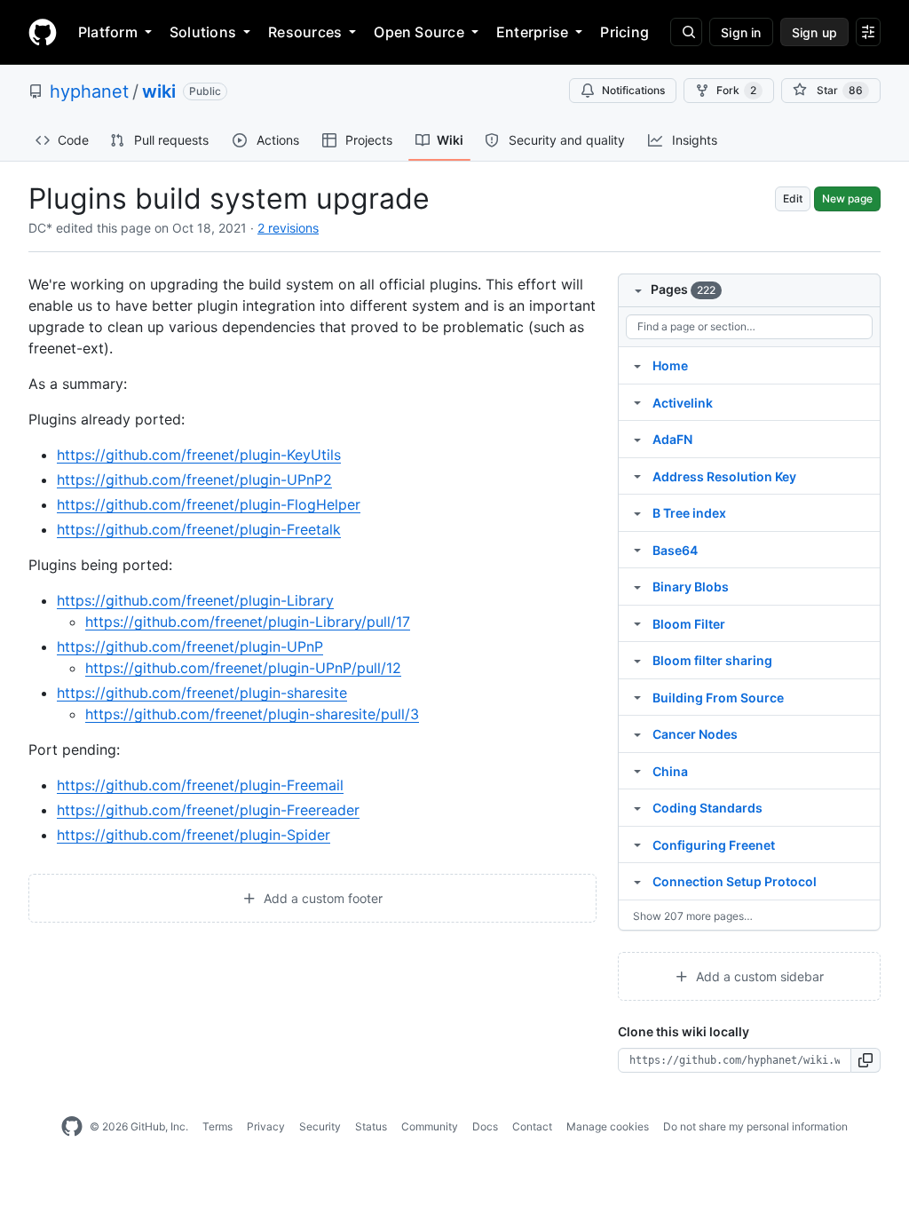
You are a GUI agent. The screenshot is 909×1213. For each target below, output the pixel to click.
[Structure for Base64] (637, 549)
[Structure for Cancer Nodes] (637, 733)
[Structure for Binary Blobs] (637, 586)
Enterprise (532, 32)
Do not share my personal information (755, 1126)
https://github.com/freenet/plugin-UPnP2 (194, 479)
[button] (866, 1060)
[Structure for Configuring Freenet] (637, 844)
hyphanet (89, 91)
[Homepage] (42, 32)
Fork (736, 90)
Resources (305, 32)
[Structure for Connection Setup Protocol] (637, 881)
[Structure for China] (637, 771)
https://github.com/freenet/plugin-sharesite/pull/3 (252, 714)
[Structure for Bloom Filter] (637, 623)
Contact (532, 1126)
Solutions (203, 32)
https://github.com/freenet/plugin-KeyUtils (199, 455)
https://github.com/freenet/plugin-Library (195, 600)
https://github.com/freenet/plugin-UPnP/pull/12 (243, 668)
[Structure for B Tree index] (637, 512)
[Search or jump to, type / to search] (686, 32)
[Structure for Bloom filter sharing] (637, 660)
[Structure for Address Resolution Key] (637, 476)
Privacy (266, 1126)
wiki (159, 91)
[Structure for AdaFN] (637, 438)
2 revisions (288, 227)
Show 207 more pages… (693, 916)
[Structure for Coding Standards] (637, 807)
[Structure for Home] (637, 365)
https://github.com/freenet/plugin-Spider (193, 835)
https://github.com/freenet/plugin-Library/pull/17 (247, 621)
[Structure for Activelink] (637, 402)
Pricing (624, 32)
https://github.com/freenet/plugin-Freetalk (199, 529)
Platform (108, 32)
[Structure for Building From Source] (637, 697)
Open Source (419, 32)
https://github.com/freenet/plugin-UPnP (190, 646)
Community (429, 1126)
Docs (485, 1126)
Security (320, 1126)
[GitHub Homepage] (72, 1126)
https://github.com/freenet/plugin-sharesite (202, 693)
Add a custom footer (321, 898)
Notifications (633, 90)
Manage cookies (607, 1126)
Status (371, 1126)
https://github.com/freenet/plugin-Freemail (200, 785)
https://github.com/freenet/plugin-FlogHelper (208, 504)
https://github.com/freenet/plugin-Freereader (208, 810)
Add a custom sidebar (758, 976)
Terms (217, 1126)
